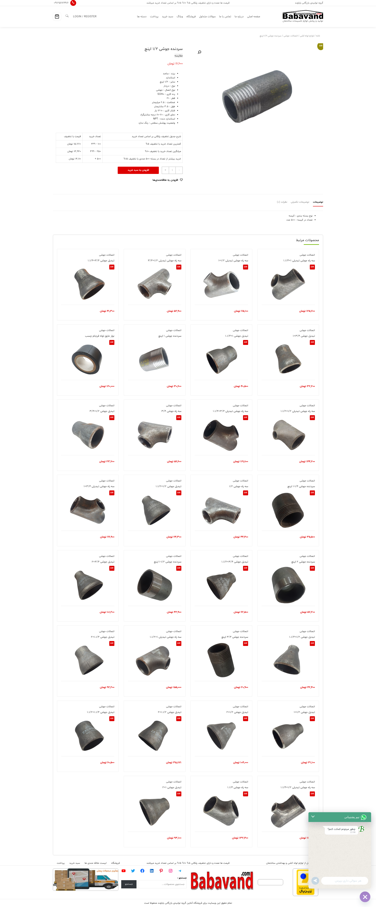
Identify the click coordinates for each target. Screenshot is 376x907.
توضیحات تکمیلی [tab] (300, 202)
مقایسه (178, 56)
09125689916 (61, 3)
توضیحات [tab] (318, 202)
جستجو (129, 884)
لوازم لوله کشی (307, 35)
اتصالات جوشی (291, 35)
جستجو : (182, 878)
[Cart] (57, 16)
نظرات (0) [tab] (282, 202)
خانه (318, 35)
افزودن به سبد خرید (138, 170)
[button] (199, 52)
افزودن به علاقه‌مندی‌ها (165, 180)
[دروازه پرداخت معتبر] (305, 882)
